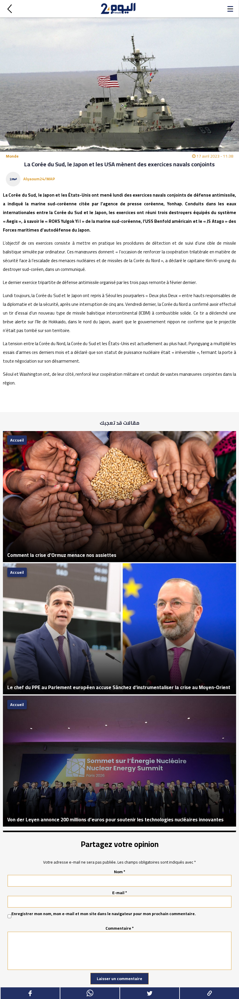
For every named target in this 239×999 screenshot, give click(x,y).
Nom (119, 872)
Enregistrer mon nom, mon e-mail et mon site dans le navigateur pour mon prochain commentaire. (103, 913)
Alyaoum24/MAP (39, 179)
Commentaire (120, 928)
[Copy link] (209, 993)
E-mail (119, 892)
